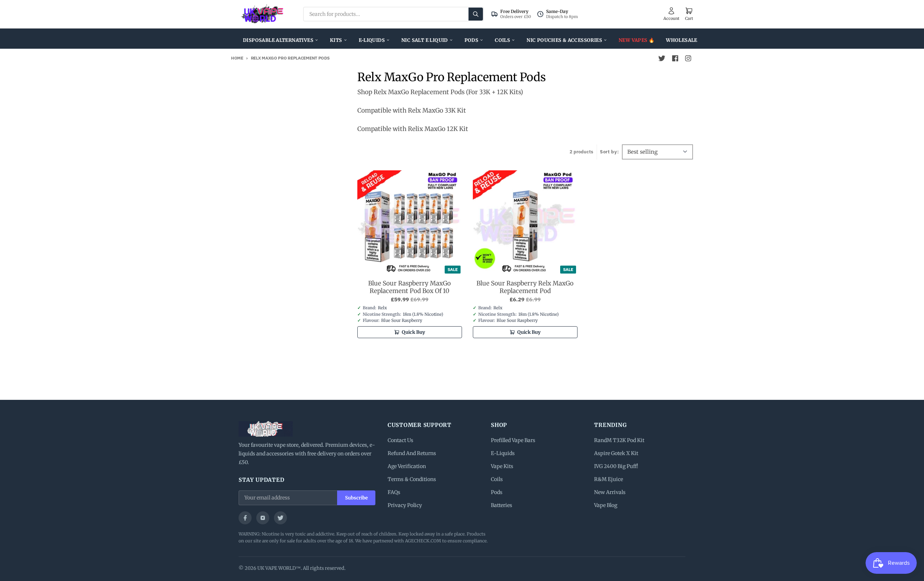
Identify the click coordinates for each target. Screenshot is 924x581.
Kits (336, 40)
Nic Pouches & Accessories (564, 40)
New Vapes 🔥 (636, 40)
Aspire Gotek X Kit (616, 453)
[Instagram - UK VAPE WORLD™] (688, 58)
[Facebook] (245, 517)
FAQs (394, 492)
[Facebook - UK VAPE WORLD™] (675, 58)
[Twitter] (280, 517)
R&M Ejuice (608, 479)
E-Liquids (372, 40)
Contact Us (400, 440)
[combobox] (393, 14)
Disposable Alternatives (278, 40)
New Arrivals (610, 492)
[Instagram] (262, 517)
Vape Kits (502, 466)
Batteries (501, 505)
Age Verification (407, 466)
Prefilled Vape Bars (513, 440)
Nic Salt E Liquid (424, 40)
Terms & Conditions (412, 479)
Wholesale (681, 40)
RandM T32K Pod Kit (619, 440)
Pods (472, 40)
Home (237, 58)
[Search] (475, 14)
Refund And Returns (412, 453)
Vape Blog (605, 505)
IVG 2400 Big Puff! (616, 466)
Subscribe (356, 498)
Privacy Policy (405, 505)
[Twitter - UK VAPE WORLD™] (662, 58)
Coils (502, 40)
